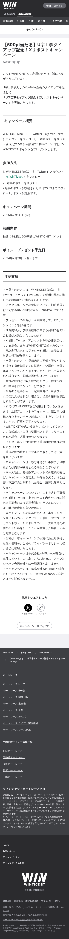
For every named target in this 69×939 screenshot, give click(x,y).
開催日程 (8, 20)
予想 (31, 20)
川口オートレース (13, 750)
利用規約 (18, 901)
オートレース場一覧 (14, 690)
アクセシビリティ (11, 857)
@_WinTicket (14, 176)
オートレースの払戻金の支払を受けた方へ (23, 919)
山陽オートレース (13, 776)
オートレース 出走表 (14, 703)
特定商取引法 (31, 901)
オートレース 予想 (13, 710)
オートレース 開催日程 (15, 697)
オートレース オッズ (14, 716)
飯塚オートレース (13, 770)
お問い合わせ (9, 851)
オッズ (41, 20)
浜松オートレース (13, 763)
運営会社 (7, 901)
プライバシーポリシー (51, 901)
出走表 (20, 20)
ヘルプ (6, 845)
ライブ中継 (56, 20)
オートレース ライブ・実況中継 (20, 723)
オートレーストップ (14, 683)
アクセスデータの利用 (13, 863)
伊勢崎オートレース (14, 757)
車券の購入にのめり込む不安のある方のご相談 (25, 915)
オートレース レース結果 (17, 729)
